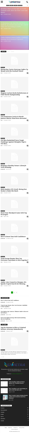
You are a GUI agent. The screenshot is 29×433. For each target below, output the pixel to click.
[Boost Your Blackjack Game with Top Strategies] (14, 204)
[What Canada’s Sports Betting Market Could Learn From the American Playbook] (4, 397)
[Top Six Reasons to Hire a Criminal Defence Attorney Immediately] (14, 341)
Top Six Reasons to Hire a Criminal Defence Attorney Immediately (13, 328)
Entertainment (4, 410)
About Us (10, 427)
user (2, 14)
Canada (15, 5)
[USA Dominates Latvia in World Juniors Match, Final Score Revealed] (14, 107)
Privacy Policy (21, 427)
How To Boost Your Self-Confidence (13, 236)
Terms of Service (14, 429)
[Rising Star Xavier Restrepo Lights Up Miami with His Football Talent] (14, 60)
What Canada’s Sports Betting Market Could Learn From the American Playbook (18, 397)
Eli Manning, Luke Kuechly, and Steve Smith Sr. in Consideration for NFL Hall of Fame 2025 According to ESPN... (14, 25)
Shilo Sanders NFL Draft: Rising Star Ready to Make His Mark (14, 190)
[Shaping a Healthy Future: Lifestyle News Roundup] (14, 156)
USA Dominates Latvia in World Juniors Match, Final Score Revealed (13, 117)
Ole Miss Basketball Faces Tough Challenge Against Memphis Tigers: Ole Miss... (13, 141)
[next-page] (3, 357)
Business (11, 5)
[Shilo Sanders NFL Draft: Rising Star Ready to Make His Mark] (14, 180)
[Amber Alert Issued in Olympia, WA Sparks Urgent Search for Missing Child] (14, 273)
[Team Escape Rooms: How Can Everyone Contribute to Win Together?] (14, 249)
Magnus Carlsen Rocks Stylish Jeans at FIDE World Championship (14, 94)
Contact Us (15, 427)
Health (2, 414)
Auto (8, 5)
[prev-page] (1, 357)
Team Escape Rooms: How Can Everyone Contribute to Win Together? (14, 259)
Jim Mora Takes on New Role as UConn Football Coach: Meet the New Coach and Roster (14, 10)
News (6, 427)
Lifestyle (3, 67)
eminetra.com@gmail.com (17, 373)
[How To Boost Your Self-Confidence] (14, 227)
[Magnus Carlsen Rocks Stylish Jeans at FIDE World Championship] (14, 84)
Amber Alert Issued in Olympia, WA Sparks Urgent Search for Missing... (13, 283)
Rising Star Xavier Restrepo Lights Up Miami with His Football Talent (14, 70)
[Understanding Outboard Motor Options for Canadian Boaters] (4, 384)
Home (9, 51)
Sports (2, 416)
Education (20, 5)
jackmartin (3, 169)
